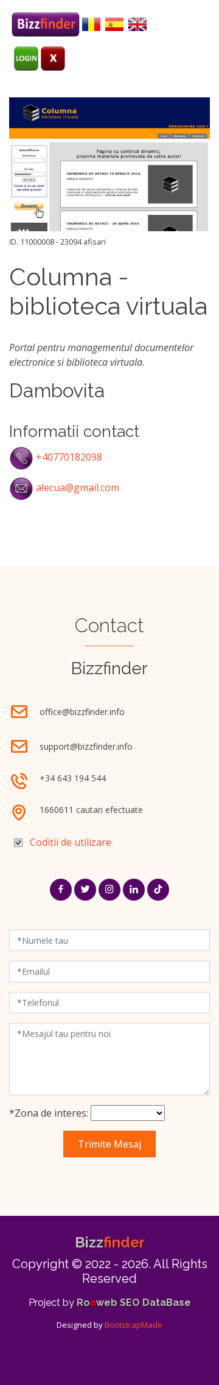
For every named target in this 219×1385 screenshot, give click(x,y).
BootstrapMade (133, 1324)
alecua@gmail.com (77, 487)
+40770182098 (69, 457)
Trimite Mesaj (109, 1144)
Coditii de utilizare (70, 842)
